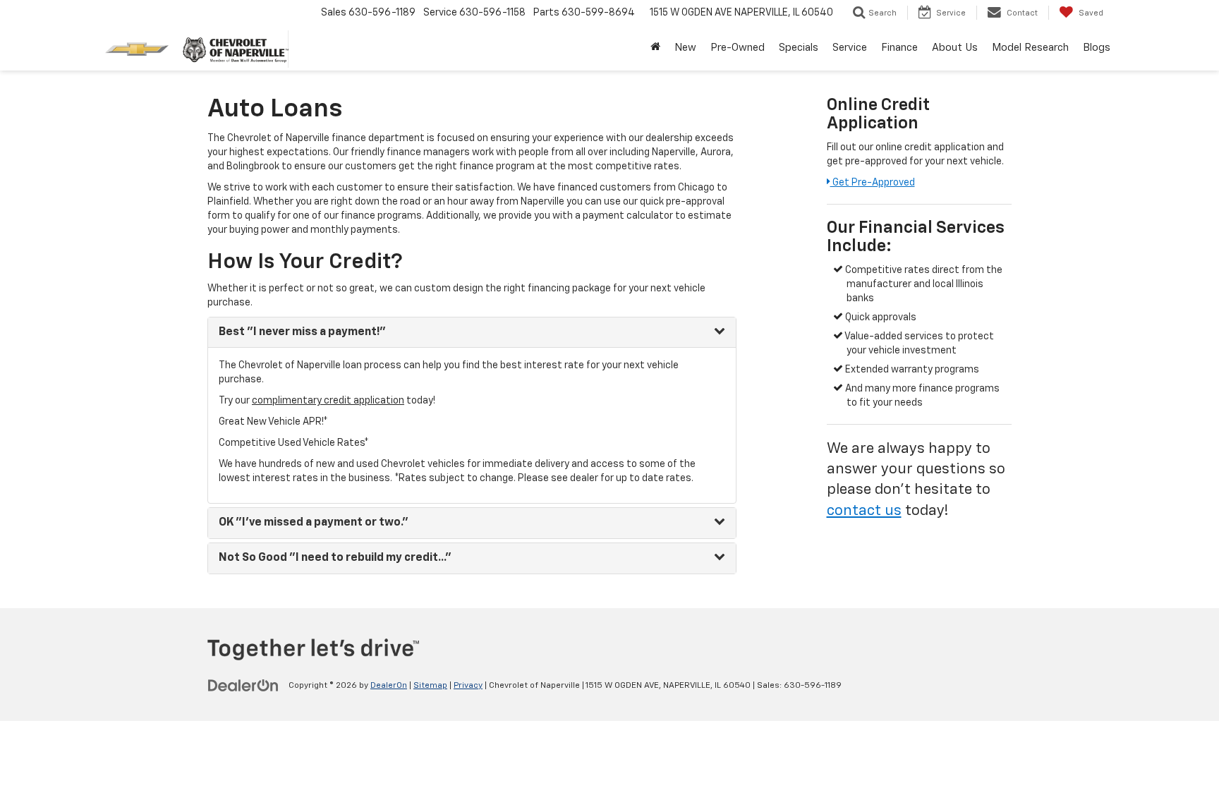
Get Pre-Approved (872, 183)
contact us (864, 511)
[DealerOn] (243, 685)
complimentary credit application (328, 401)
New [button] (685, 47)
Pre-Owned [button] (737, 47)
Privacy (468, 685)
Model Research (1030, 47)
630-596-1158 (492, 13)
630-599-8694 (598, 13)
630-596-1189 (813, 685)
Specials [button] (798, 47)
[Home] (655, 48)
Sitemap (430, 685)
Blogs (1096, 47)
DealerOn (388, 685)
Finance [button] (899, 47)
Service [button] (849, 47)
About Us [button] (955, 47)
